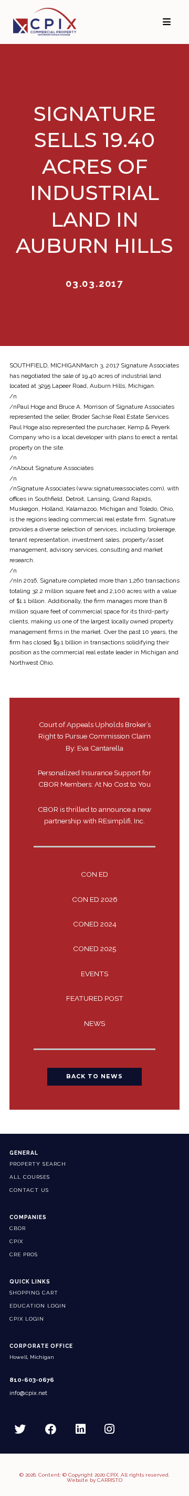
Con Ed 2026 (95, 899)
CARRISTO (109, 1480)
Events (94, 973)
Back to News (94, 1076)
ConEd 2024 (95, 924)
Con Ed (94, 874)
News (94, 1023)
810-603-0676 (31, 1380)
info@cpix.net (28, 1393)
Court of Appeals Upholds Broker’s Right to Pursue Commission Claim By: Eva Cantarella (94, 736)
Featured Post (94, 998)
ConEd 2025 (94, 948)
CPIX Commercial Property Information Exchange (53, 21)
